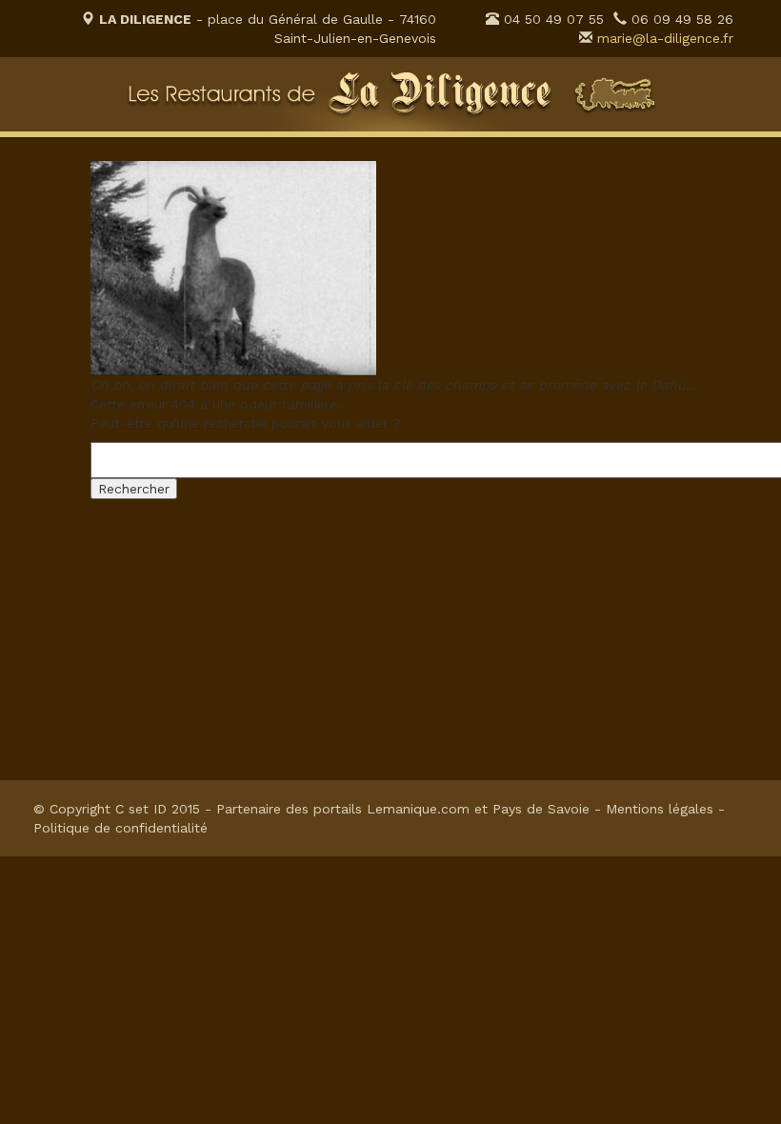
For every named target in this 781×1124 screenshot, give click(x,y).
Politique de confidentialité (120, 827)
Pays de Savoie (541, 808)
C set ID (141, 808)
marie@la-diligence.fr (665, 38)
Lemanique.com (418, 808)
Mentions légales (659, 808)
